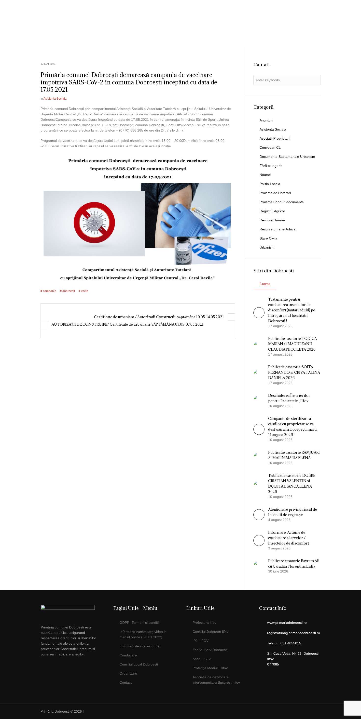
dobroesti (68, 291)
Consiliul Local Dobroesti (139, 664)
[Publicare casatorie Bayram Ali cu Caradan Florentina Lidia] (258, 566)
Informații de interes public (140, 646)
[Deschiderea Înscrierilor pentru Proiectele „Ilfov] (258, 400)
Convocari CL (270, 147)
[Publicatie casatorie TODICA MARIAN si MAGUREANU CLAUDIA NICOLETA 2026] (258, 346)
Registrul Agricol (272, 211)
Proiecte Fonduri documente (282, 202)
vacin (84, 291)
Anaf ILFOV (202, 659)
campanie (49, 291)
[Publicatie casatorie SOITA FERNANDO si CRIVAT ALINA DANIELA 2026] (258, 375)
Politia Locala (270, 184)
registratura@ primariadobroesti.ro (292, 16)
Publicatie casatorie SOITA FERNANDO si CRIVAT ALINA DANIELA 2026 (294, 372)
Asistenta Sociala (55, 98)
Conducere (128, 655)
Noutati (265, 175)
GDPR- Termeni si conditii (139, 623)
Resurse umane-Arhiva (277, 229)
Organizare (128, 673)
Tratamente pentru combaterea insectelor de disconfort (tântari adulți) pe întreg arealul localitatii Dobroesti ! (291, 310)
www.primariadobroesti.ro (287, 623)
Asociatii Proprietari (275, 138)
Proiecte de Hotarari (275, 193)
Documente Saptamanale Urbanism (287, 157)
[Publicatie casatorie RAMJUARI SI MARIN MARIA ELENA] (258, 457)
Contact (126, 682)
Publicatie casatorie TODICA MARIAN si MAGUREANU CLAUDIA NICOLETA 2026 (292, 344)
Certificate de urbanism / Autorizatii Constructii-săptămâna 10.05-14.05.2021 (159, 317)
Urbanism (267, 247)
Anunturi (266, 120)
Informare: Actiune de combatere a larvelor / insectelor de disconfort (288, 538)
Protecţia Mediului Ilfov (210, 668)
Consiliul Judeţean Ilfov (210, 632)
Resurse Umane (272, 220)
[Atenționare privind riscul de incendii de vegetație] (258, 519)
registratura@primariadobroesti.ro (293, 633)
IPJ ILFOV (200, 641)
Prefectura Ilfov (204, 623)
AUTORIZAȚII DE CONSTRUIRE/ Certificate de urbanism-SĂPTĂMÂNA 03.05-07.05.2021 (128, 324)
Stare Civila (268, 238)
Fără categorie (271, 166)
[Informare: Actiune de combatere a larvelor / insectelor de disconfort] (258, 545)
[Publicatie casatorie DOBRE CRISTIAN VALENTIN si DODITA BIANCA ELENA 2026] (258, 486)
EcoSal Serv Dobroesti (210, 650)
